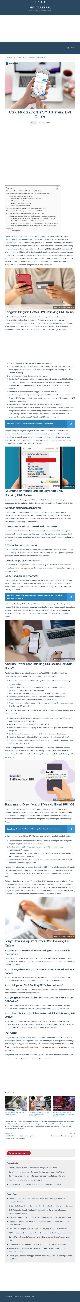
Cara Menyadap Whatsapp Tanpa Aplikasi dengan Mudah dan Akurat (36, 1172)
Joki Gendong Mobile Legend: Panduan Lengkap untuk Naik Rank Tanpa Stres (63, 1114)
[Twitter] (38, 2)
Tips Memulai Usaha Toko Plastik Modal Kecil (26, 1180)
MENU (72, 48)
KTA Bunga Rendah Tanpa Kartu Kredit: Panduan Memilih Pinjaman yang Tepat (40, 1233)
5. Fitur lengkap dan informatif (20, 205)
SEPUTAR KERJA (40, 7)
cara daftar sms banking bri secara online (36, 1124)
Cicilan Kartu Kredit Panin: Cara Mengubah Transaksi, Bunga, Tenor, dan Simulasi (41, 1206)
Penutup (10, 228)
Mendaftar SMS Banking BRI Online (19, 236)
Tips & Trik (13, 1121)
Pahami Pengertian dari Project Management (62, 1135)
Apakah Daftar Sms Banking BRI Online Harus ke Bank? (26, 208)
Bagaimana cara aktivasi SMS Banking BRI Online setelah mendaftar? (33, 216)
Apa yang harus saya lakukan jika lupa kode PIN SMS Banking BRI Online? (34, 223)
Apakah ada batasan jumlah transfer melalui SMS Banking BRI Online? (33, 226)
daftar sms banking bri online (62, 1126)
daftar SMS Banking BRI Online (24, 1037)
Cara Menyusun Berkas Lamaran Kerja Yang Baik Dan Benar (33, 1168)
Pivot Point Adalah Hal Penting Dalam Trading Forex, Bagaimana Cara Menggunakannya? (19, 1136)
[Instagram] (44, 2)
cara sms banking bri (32, 1126)
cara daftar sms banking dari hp (17, 1126)
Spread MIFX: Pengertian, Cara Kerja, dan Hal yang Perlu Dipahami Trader (38, 1229)
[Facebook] (35, 2)
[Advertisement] (40, 28)
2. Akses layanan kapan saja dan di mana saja (26, 198)
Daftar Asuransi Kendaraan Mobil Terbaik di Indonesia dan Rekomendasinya (39, 1114)
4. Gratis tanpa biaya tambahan (21, 203)
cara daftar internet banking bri (31, 1121)
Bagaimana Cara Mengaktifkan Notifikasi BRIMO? (25, 211)
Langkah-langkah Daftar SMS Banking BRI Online (24, 191)
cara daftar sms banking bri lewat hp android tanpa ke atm (57, 1121)
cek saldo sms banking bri (46, 1126)
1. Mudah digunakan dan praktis (21, 196)
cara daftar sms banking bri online (14, 1124)
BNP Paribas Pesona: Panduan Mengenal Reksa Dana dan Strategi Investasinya (40, 1217)
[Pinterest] (41, 2)
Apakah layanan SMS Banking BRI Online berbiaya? (27, 221)
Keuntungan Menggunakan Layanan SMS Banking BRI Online (28, 193)
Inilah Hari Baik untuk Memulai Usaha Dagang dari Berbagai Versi (35, 1184)
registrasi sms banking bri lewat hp (14, 1128)
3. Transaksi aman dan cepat (20, 201)
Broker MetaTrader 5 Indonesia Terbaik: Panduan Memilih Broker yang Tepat (38, 1244)
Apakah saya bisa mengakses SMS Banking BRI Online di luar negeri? (33, 218)
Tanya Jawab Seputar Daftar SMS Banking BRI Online (26, 213)
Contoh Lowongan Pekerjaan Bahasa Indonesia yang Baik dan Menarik (37, 1176)
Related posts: (15, 230)
